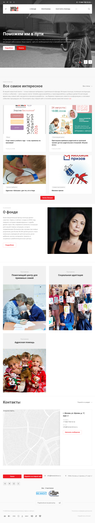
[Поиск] (89, 9)
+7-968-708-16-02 (84, 2)
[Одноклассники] (14, 2)
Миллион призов (57, 190)
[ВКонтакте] (4, 2)
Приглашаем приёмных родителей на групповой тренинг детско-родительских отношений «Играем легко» (69, 143)
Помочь (21, 48)
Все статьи (86, 86)
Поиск (12, 476)
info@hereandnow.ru (70, 427)
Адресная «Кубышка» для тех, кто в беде (20, 190)
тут (70, 98)
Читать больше (47, 198)
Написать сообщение (72, 432)
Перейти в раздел (83, 402)
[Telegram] (7, 2)
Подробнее (9, 48)
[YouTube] (11, 2)
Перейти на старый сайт (33, 476)
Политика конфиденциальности (82, 511)
